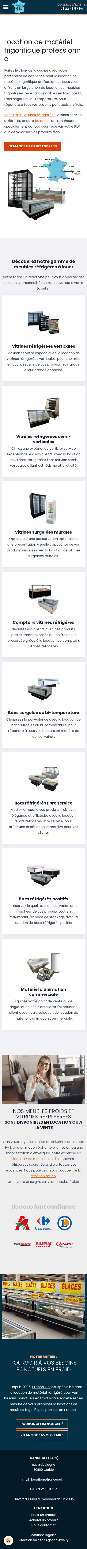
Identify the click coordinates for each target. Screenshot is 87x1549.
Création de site (31, 1540)
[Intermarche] (22, 1244)
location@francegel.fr (48, 1479)
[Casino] (64, 1244)
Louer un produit (43, 1515)
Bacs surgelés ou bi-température (43, 713)
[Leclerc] (64, 1222)
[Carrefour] (43, 1222)
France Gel (41, 1386)
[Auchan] (22, 1222)
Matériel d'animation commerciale (43, 991)
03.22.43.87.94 (46, 1489)
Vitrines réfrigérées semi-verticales (43, 439)
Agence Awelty (57, 1540)
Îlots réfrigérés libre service (43, 803)
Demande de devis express (32, 146)
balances (42, 120)
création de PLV (43, 1176)
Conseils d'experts (71, 6)
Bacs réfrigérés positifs (43, 899)
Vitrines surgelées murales (43, 532)
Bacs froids (13, 114)
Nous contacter (43, 1525)
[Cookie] (8, 1540)
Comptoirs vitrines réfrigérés (43, 622)
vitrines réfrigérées (39, 114)
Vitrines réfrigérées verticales (43, 346)
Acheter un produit (43, 1520)
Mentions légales (43, 1535)
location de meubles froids (35, 1158)
